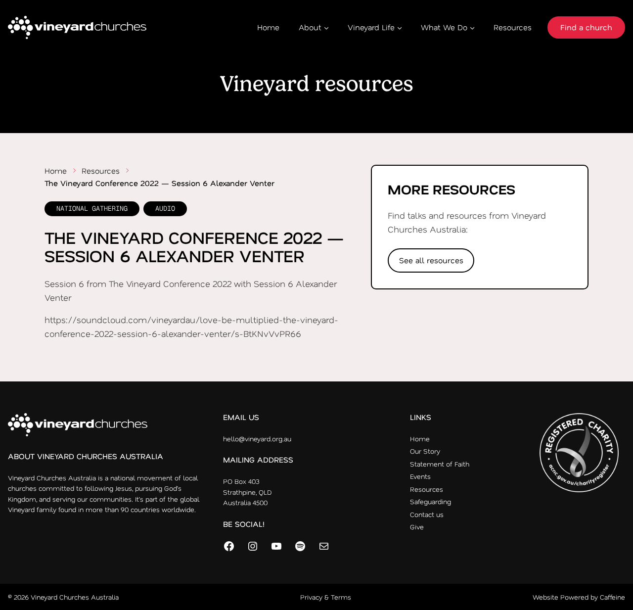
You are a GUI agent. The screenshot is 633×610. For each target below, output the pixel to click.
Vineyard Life (371, 27)
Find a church (586, 27)
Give (417, 526)
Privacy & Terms (325, 597)
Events (420, 476)
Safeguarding (430, 501)
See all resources (431, 260)
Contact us (427, 514)
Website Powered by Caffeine (579, 597)
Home (268, 27)
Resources (513, 27)
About (310, 27)
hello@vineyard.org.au (257, 438)
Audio (165, 208)
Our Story (425, 451)
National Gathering (92, 208)
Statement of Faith (439, 464)
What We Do (444, 27)
